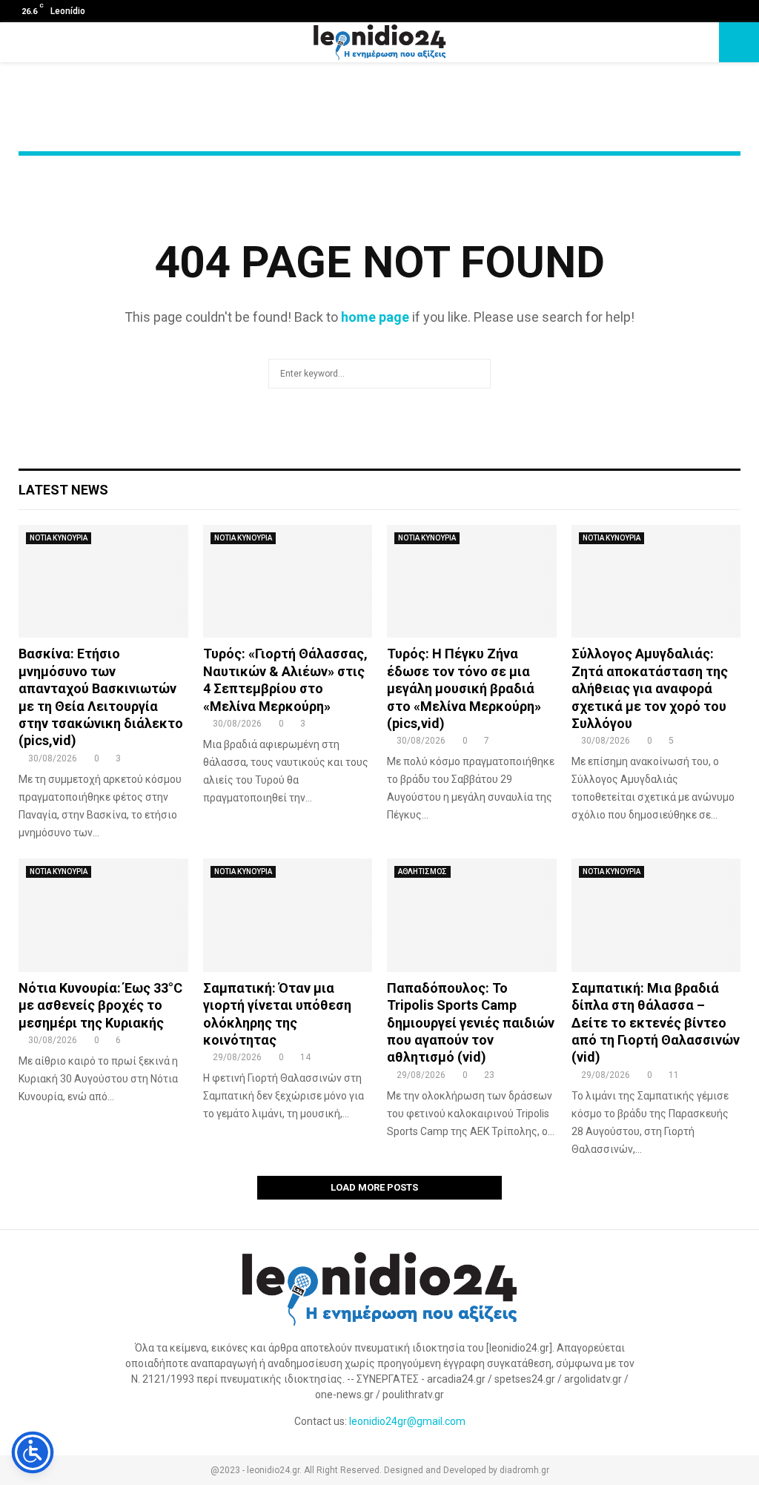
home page (375, 317)
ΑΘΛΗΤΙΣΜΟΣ (422, 871)
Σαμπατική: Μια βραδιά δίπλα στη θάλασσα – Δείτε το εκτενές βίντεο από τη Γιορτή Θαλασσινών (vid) (655, 1022)
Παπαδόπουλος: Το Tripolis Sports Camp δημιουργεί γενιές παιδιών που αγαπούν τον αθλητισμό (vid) (470, 1022)
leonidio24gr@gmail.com (407, 1421)
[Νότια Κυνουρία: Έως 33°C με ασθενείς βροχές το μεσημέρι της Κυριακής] (103, 915)
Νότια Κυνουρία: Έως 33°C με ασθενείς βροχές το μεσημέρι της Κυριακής (100, 1005)
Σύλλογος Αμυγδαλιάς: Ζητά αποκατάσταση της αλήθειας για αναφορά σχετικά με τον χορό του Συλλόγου (649, 688)
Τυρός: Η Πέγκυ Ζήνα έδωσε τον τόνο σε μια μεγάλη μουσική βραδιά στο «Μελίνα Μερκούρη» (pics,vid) (464, 688)
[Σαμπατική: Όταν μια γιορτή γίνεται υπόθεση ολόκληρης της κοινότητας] (288, 915)
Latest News (63, 489)
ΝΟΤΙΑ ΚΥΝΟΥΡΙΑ (58, 538)
